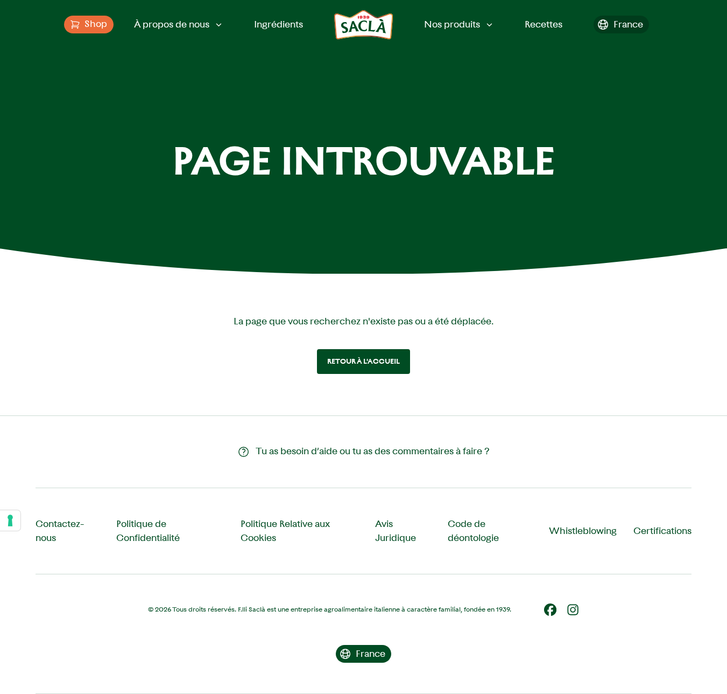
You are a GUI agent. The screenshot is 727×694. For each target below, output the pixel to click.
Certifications (662, 530)
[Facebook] (550, 609)
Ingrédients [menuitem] (278, 24)
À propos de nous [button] (171, 24)
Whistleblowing (583, 530)
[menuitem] (89, 24)
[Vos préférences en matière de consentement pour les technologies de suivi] (10, 520)
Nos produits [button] (452, 24)
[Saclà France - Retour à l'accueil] (363, 24)
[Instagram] (573, 609)
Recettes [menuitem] (543, 24)
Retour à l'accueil (363, 361)
